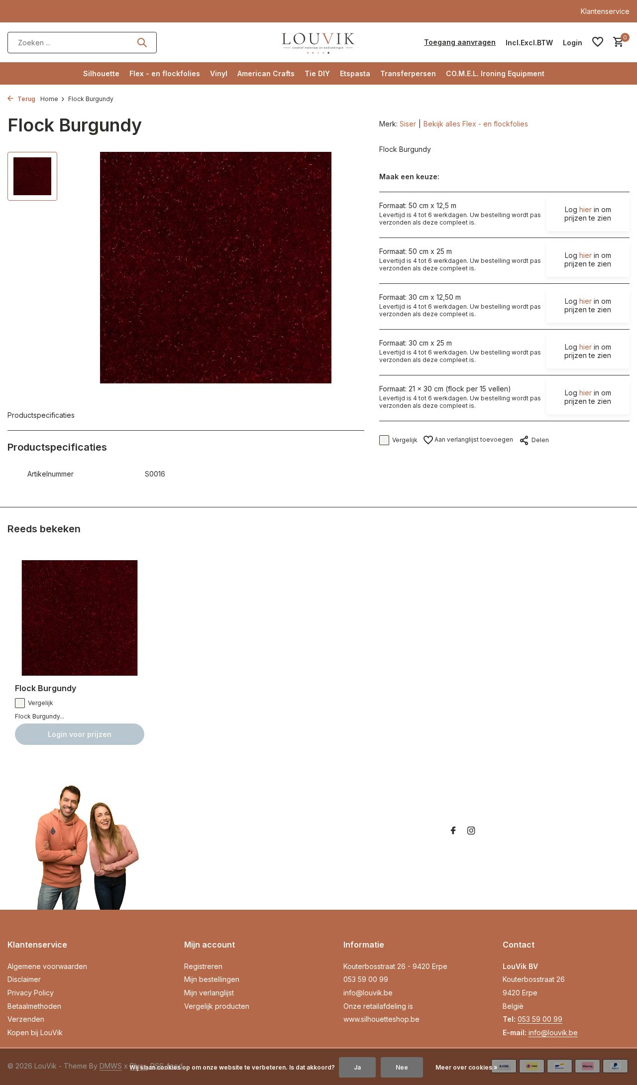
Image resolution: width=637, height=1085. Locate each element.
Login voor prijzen (79, 734)
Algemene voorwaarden (47, 966)
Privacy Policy (30, 992)
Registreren (203, 966)
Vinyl (218, 73)
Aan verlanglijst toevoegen (473, 439)
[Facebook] (453, 831)
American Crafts (266, 73)
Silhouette (101, 73)
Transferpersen (408, 73)
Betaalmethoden (34, 1006)
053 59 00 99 (365, 979)
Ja (357, 1067)
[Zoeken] (141, 42)
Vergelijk (405, 440)
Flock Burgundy (45, 688)
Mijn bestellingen (211, 979)
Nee (402, 1067)
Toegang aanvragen (460, 42)
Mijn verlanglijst (209, 992)
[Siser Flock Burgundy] (79, 618)
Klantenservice (605, 11)
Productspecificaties (41, 415)
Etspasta (355, 73)
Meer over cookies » (466, 1067)
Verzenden (25, 1019)
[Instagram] (471, 831)
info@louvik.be (368, 992)
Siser (408, 124)
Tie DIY (317, 73)
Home (49, 99)
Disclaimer (24, 979)
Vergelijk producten (216, 1006)
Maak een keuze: (409, 176)
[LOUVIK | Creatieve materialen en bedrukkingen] (318, 42)
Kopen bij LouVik (35, 1032)
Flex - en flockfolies (164, 73)
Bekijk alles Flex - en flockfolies (476, 124)
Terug (25, 99)
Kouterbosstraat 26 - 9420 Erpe (395, 966)
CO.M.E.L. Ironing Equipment (495, 73)
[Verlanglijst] (597, 42)
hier (585, 209)
